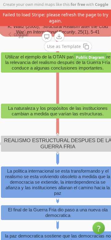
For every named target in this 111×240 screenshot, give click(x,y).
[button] (98, 228)
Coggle (101, 4)
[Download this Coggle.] (59, 37)
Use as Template (64, 46)
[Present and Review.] (47, 37)
